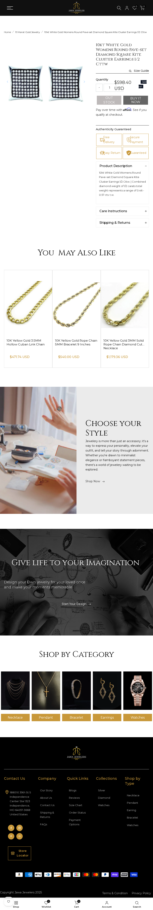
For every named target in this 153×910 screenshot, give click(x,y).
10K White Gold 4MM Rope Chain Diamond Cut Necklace (27, 344)
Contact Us (47, 805)
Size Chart (75, 805)
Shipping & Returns (47, 815)
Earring (131, 810)
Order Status (77, 812)
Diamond (104, 797)
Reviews (74, 797)
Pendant (132, 802)
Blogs (72, 790)
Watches (103, 805)
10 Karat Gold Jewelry (27, 32)
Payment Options (75, 822)
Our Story (46, 790)
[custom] (11, 828)
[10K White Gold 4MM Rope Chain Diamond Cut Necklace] (28, 302)
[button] (84, 81)
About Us (46, 797)
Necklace (133, 795)
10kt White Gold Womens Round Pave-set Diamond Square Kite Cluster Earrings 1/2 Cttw (95, 32)
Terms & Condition (115, 893)
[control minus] (99, 88)
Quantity (102, 79)
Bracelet (132, 817)
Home (7, 32)
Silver (101, 790)
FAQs (43, 824)
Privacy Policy (141, 893)
